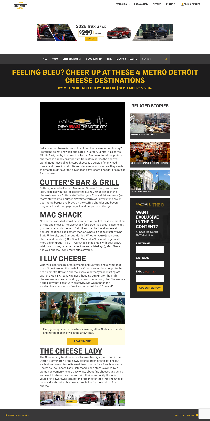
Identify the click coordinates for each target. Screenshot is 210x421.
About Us (9, 415)
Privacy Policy (22, 415)
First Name (143, 243)
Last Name (142, 258)
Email (146, 272)
